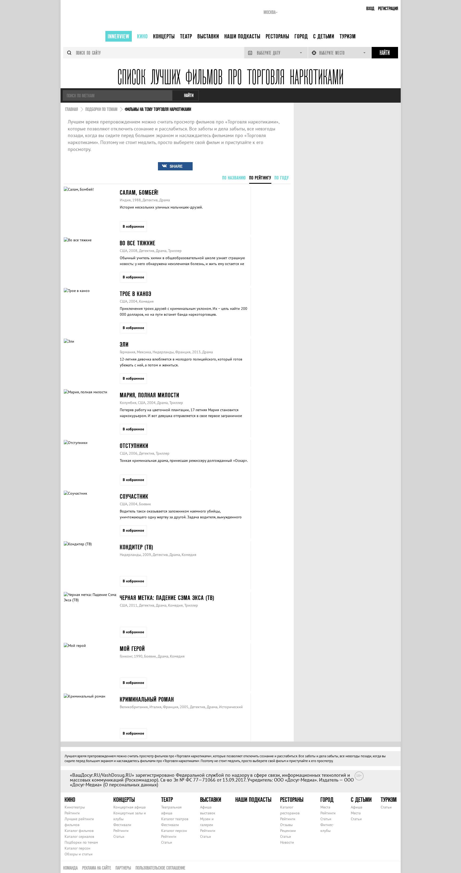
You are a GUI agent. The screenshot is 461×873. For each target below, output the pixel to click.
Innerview (118, 36)
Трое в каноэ (135, 293)
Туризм (348, 36)
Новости (287, 842)
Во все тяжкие (137, 243)
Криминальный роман (147, 699)
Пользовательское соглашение (160, 867)
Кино (142, 36)
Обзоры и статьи (79, 854)
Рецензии (288, 830)
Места (325, 807)
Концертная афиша (129, 807)
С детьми (323, 36)
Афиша (356, 807)
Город (301, 36)
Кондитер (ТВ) (136, 547)
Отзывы (286, 824)
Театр (186, 36)
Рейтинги (72, 813)
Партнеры (123, 867)
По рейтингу (260, 177)
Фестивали (122, 824)
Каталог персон (77, 848)
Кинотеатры (75, 807)
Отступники (134, 445)
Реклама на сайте (96, 867)
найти (188, 95)
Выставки (208, 36)
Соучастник (134, 496)
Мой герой (132, 648)
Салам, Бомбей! (139, 192)
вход (370, 8)
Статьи (118, 836)
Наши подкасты (242, 36)
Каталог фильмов (79, 830)
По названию (234, 177)
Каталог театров (174, 818)
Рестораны (277, 36)
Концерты (164, 36)
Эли (124, 344)
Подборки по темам (81, 842)
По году (282, 177)
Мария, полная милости (149, 395)
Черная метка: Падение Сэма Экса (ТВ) (167, 597)
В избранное (133, 226)
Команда (70, 867)
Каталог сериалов (79, 836)
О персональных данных (131, 785)
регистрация (388, 8)
